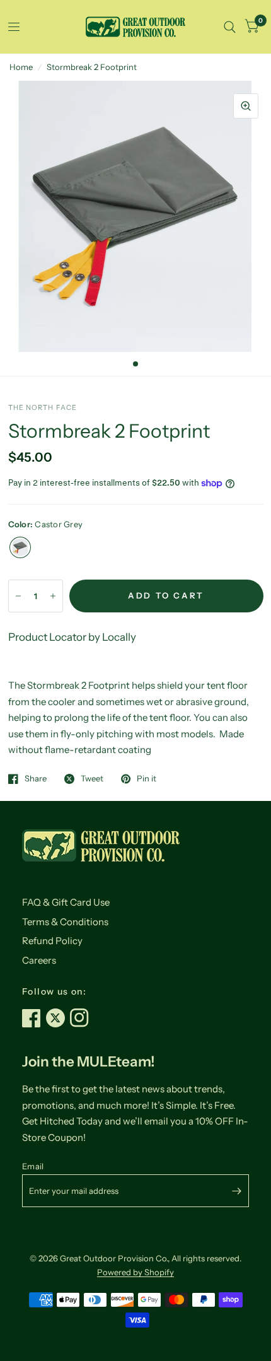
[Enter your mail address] (236, 1190)
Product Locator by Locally (72, 637)
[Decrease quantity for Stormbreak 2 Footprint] (18, 596)
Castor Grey (20, 547)
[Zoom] (245, 106)
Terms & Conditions (65, 922)
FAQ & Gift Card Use (66, 902)
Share (36, 779)
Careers (39, 960)
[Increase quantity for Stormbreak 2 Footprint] (52, 596)
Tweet (92, 779)
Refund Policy (52, 941)
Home (21, 67)
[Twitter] (58, 1017)
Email (32, 1166)
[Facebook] (34, 1017)
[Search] (229, 27)
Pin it (146, 779)
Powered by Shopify (135, 1272)
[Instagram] (82, 1017)
